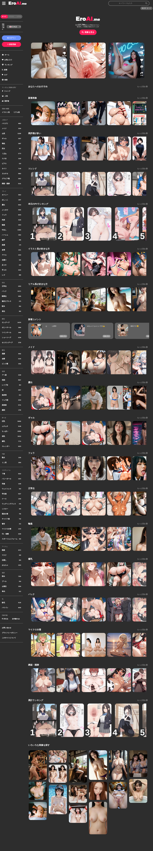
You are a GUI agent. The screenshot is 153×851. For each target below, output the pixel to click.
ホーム (7, 55)
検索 (6, 80)
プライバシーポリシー (9, 633)
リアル (19, 16)
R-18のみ (5, 619)
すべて (4, 16)
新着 (5, 70)
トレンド (7, 91)
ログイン (12, 38)
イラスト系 (6, 112)
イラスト (11, 16)
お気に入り (8, 60)
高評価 (6, 101)
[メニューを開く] (4, 3)
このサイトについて (9, 638)
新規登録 (12, 44)
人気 (6, 96)
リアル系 (17, 112)
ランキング (8, 65)
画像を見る (89, 32)
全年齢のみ (16, 619)
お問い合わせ (6, 628)
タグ (5, 75)
